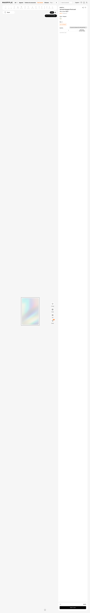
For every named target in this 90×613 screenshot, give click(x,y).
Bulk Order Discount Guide (82, 30)
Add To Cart (73, 607)
